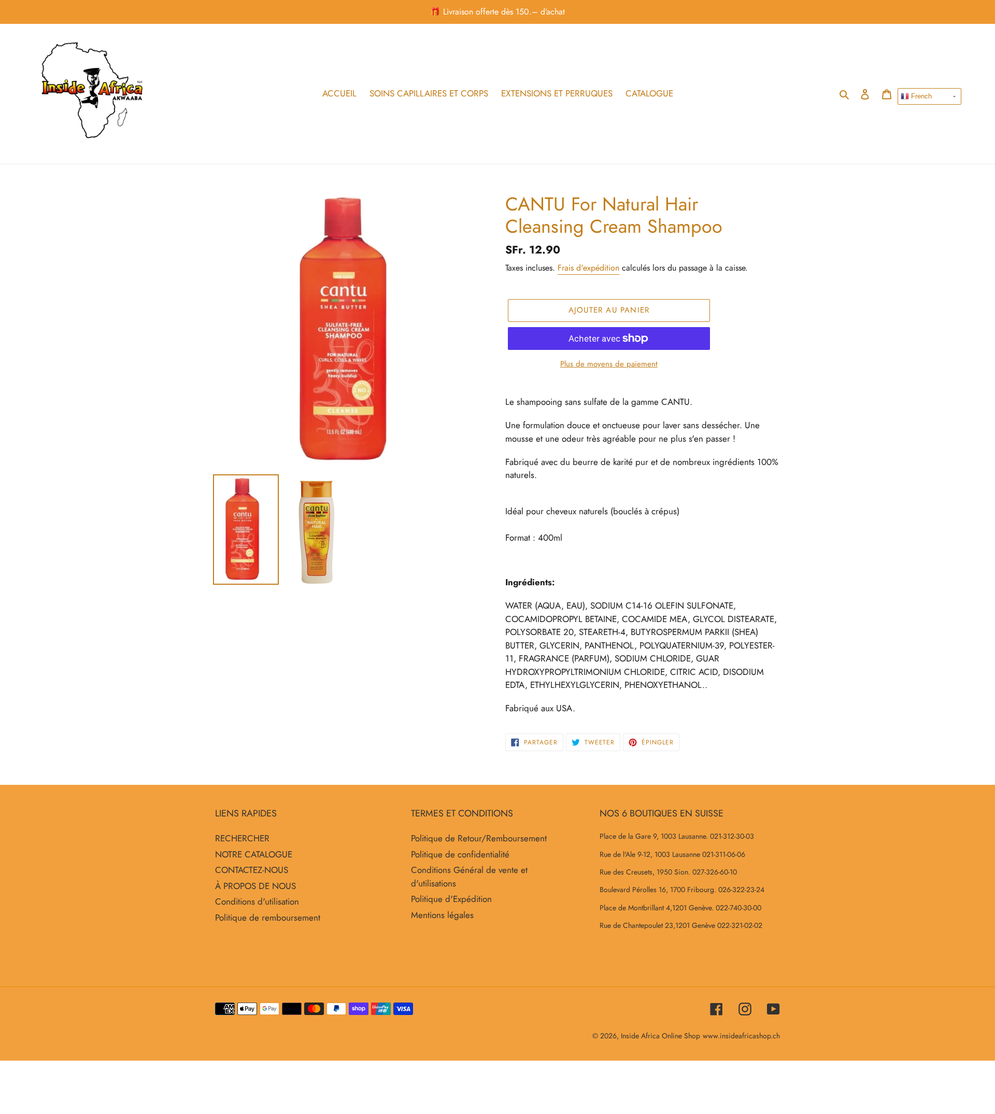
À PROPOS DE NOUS (255, 886)
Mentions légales (442, 915)
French (920, 96)
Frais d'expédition (588, 268)
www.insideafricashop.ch (741, 1036)
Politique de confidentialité (460, 854)
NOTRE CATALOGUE (253, 854)
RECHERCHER (242, 838)
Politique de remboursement (267, 917)
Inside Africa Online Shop (660, 1036)
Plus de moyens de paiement (609, 364)
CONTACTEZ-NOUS (251, 870)
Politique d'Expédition (451, 899)
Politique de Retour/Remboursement (479, 838)
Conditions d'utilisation (257, 901)
